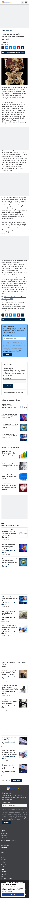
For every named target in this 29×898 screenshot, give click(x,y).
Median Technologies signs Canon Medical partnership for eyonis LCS (8, 752)
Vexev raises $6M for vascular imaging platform (8, 613)
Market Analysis (6, 451)
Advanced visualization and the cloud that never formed (9, 476)
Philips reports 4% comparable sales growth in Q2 (9, 766)
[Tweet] (14, 47)
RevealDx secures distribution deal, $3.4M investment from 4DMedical (9, 702)
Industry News (6, 30)
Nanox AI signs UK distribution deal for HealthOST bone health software (8, 406)
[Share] (6, 47)
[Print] (2, 47)
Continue (8, 386)
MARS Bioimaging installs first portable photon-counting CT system (9, 672)
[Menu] (26, 2)
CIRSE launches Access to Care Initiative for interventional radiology (10, 426)
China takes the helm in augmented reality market (9, 454)
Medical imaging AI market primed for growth (9, 465)
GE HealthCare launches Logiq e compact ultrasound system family (9, 687)
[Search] (22, 2)
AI (1, 462)
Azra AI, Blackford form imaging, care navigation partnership (9, 627)
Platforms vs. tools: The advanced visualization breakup (8, 487)
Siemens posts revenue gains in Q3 (9, 738)
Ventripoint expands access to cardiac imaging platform (9, 415)
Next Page (16, 780)
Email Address (7, 335)
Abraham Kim (5, 42)
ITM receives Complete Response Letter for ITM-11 (9, 435)
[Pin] (18, 47)
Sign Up (7, 354)
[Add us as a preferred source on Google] (22, 47)
